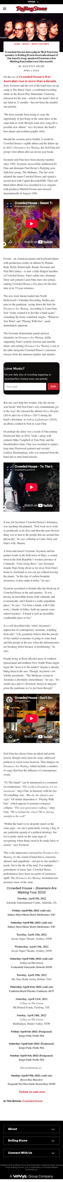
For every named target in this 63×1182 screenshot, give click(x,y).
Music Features (40, 44)
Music (26, 44)
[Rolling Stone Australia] (31, 10)
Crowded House (32, 1101)
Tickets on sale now (31, 1092)
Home (17, 44)
